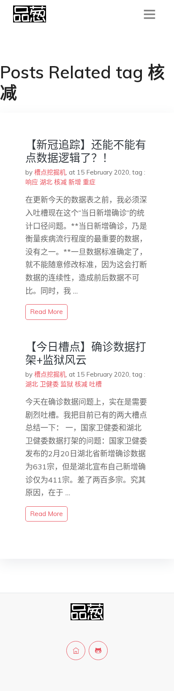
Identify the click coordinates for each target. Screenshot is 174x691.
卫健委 (49, 384)
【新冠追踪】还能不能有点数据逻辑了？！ (85, 151)
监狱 (66, 384)
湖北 (46, 182)
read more (46, 312)
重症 (89, 182)
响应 (31, 182)
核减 (60, 182)
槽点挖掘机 (50, 172)
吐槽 (95, 384)
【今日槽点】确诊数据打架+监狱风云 (85, 353)
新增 (74, 182)
